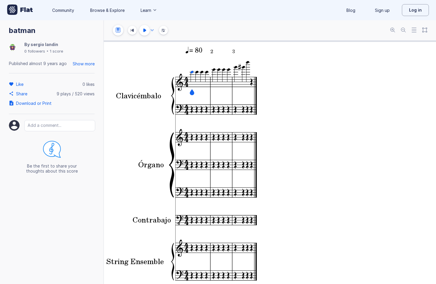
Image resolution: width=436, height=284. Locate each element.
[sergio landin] (12, 48)
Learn (146, 10)
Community (63, 10)
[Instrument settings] (118, 30)
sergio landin (44, 44)
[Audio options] (152, 30)
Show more (84, 63)
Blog (350, 10)
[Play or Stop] (144, 30)
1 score (56, 51)
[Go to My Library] (20, 10)
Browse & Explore (107, 10)
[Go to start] (132, 30)
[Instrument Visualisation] (163, 30)
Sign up (382, 10)
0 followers (34, 51)
